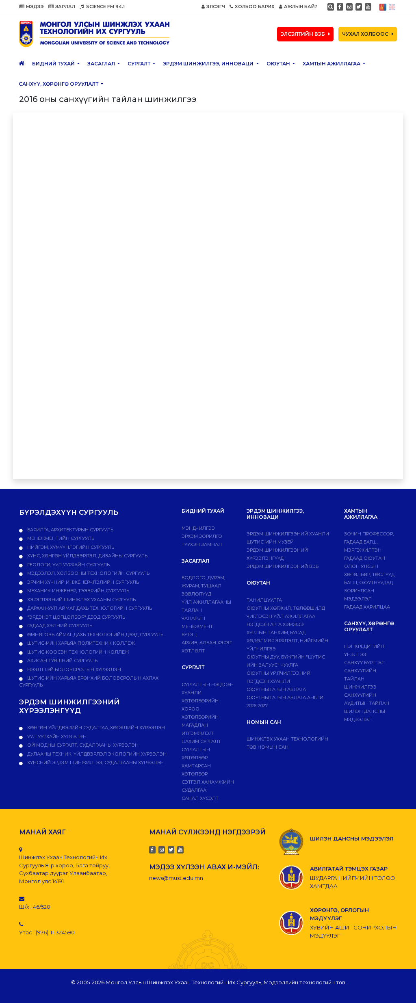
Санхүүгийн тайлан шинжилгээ (360, 679)
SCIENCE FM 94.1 (105, 6)
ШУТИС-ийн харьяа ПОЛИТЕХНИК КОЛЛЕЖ (80, 643)
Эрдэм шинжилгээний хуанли (288, 534)
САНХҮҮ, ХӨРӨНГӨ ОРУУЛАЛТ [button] (59, 84)
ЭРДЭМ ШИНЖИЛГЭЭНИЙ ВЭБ (282, 566)
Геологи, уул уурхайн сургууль (68, 565)
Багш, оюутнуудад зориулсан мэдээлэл (368, 591)
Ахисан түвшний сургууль (62, 660)
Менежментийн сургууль (60, 538)
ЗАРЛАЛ (65, 6)
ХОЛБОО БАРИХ (255, 6)
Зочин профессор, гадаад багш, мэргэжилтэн (369, 542)
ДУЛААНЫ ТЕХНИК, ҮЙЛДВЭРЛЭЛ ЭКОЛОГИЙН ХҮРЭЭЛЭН (96, 754)
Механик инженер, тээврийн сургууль (77, 591)
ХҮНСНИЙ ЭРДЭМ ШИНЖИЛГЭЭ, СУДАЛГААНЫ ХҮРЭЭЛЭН (95, 762)
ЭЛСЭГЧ (215, 6)
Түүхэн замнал (202, 544)
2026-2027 (257, 705)
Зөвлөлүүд (196, 594)
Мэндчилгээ (198, 528)
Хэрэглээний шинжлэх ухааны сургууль (81, 599)
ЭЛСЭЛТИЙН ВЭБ (303, 34)
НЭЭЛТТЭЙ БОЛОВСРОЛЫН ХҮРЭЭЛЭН (73, 669)
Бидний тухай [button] (54, 64)
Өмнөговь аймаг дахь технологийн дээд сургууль (94, 634)
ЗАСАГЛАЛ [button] (101, 64)
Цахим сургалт (201, 741)
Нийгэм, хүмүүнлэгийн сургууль (70, 547)
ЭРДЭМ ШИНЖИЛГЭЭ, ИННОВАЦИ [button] (209, 64)
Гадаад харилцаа (367, 607)
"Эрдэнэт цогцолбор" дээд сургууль (75, 617)
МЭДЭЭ (35, 6)
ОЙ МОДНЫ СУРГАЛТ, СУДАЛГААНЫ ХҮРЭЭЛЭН (82, 745)
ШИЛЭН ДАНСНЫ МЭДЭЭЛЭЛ (352, 838)
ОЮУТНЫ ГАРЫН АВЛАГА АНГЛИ (285, 697)
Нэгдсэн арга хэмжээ (275, 624)
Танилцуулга (264, 600)
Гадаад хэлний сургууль (59, 625)
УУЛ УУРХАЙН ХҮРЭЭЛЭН (56, 736)
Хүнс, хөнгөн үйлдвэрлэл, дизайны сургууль (86, 556)
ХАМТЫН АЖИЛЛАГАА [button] (332, 64)
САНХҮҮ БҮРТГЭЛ (364, 662)
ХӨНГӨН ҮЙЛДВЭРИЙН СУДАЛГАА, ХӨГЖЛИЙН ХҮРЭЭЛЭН (95, 727)
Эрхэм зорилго (202, 536)
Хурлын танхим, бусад (276, 632)
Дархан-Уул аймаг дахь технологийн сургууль (89, 608)
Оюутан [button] (278, 64)
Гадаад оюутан (364, 558)
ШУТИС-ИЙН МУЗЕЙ (270, 542)
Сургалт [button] (140, 64)
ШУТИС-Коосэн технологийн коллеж (77, 652)
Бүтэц (189, 634)
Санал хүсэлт (200, 798)
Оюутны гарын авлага (276, 689)
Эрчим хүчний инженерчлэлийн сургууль (82, 582)
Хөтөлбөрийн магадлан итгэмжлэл (200, 725)
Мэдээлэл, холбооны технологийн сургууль (88, 573)
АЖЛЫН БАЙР (301, 6)
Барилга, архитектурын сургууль (69, 530)
